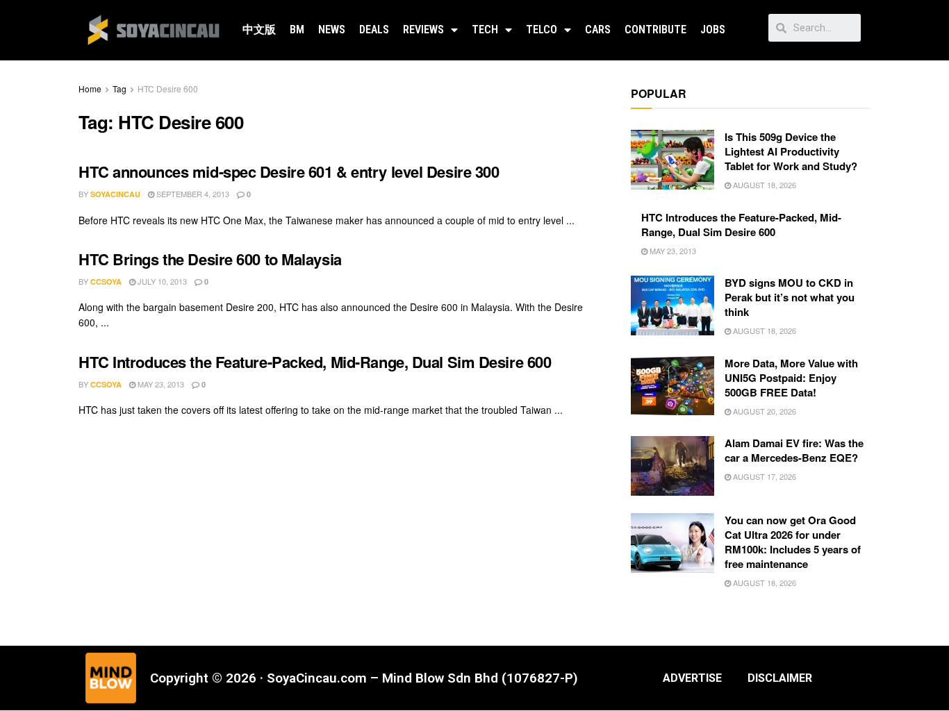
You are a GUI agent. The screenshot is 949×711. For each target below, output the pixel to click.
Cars (598, 29)
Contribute (655, 29)
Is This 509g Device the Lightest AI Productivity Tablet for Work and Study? (791, 151)
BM (297, 29)
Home (90, 88)
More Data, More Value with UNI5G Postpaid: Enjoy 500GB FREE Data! (791, 378)
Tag (119, 88)
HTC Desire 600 (168, 88)
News (331, 29)
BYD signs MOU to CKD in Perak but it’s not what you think (790, 297)
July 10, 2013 (161, 281)
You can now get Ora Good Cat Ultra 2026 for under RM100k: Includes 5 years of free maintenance (793, 541)
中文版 (259, 29)
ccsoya (106, 281)
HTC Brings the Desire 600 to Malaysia (210, 259)
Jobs (712, 29)
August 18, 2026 (763, 184)
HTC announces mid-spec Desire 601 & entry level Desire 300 (289, 171)
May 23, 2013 (159, 384)
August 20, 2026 (763, 411)
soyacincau (115, 194)
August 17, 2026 (763, 476)
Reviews (423, 29)
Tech (485, 29)
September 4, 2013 (191, 193)
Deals (374, 29)
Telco (541, 29)
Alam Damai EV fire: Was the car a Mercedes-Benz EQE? (794, 450)
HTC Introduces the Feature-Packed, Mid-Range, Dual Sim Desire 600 (315, 362)
